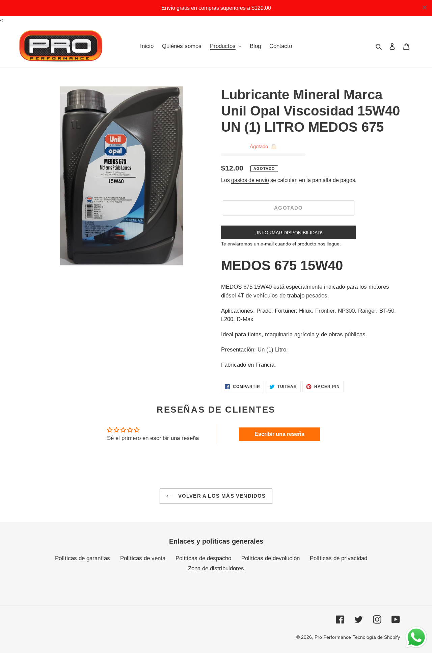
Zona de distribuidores (216, 568)
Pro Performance (333, 637)
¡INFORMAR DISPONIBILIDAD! (288, 232)
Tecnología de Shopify (376, 637)
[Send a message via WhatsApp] (416, 637)
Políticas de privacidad (338, 558)
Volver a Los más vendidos (221, 496)
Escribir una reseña (279, 434)
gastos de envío (250, 180)
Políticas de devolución (270, 558)
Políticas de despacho (203, 558)
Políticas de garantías (82, 558)
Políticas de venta (142, 558)
